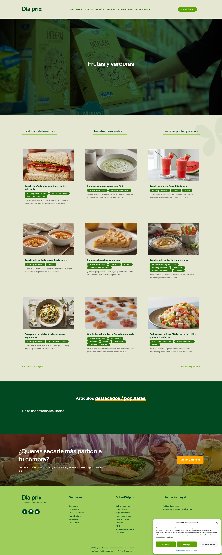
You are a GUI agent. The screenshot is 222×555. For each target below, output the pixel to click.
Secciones (75, 9)
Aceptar (165, 544)
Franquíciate (187, 9)
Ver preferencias (208, 544)
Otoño (127, 264)
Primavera (118, 341)
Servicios (99, 9)
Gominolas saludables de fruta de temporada (110, 334)
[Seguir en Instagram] (31, 511)
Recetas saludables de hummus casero (170, 260)
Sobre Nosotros (142, 9)
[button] (217, 522)
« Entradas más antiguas (32, 366)
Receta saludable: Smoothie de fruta (169, 186)
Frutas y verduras (59, 193)
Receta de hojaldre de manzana (103, 260)
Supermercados (125, 9)
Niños (105, 341)
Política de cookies (125, 551)
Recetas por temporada (180, 131)
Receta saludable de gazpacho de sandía (46, 260)
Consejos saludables (36, 193)
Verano (179, 270)
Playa (51, 264)
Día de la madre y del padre (164, 264)
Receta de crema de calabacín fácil (105, 186)
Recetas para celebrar (108, 131)
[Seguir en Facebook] (24, 511)
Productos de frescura (38, 131)
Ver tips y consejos (190, 459)
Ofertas (89, 9)
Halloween (116, 338)
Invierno (114, 264)
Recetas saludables (36, 196)
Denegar (187, 544)
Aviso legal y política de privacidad (187, 550)
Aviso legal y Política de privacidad (103, 551)
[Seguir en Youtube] (37, 511)
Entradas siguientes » (190, 366)
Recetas (111, 9)
